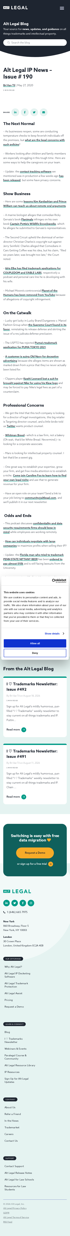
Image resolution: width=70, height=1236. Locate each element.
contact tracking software (35, 171)
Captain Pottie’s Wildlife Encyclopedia (33, 223)
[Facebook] (23, 903)
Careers (9, 1134)
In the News (11, 1121)
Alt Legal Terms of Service (16, 1217)
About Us (10, 1107)
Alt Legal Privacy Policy (15, 1208)
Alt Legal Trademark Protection (16, 985)
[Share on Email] (44, 112)
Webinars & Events (15, 1049)
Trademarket (12, 1127)
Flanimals (27, 219)
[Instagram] (31, 903)
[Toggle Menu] (62, 8)
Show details (52, 633)
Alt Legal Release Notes (18, 1173)
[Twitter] (14, 903)
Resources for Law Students (15, 1187)
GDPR (6, 1212)
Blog (7, 1032)
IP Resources (12, 1072)
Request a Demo (35, 852)
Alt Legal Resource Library (20, 1065)
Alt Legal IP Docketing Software (17, 975)
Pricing (9, 1000)
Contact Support (14, 1166)
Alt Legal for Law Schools (19, 1179)
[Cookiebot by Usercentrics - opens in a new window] (52, 581)
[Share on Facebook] (25, 112)
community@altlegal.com (40, 497)
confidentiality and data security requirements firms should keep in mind (32, 528)
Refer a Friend (13, 1114)
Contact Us (11, 1141)
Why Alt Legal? (13, 967)
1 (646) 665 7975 (17, 912)
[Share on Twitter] (34, 112)
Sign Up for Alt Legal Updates (16, 1080)
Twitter (11, 426)
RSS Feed (7, 1221)
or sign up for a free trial (32, 863)
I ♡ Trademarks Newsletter (13, 1040)
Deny (35, 653)
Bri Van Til (9, 85)
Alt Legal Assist (13, 993)
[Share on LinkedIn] (15, 112)
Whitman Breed (15, 435)
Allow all (35, 643)
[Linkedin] (6, 903)
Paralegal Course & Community (16, 1057)
